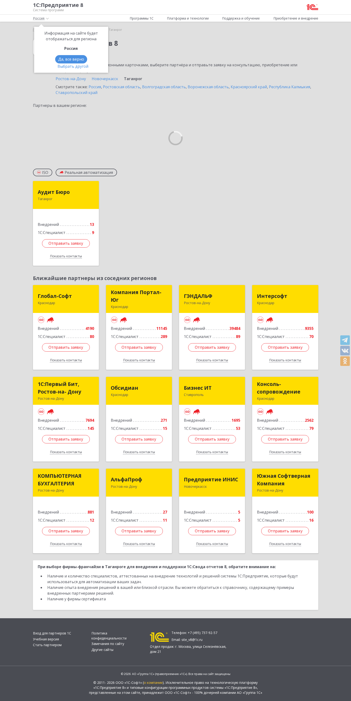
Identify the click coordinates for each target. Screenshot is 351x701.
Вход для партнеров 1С (52, 633)
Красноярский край (249, 86)
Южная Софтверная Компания (283, 480)
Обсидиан (124, 387)
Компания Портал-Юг (136, 296)
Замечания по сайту (107, 643)
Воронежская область (208, 86)
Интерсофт (272, 296)
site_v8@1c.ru (191, 639)
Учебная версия (46, 639)
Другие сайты (102, 649)
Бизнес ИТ (198, 387)
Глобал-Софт (55, 296)
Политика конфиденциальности (109, 635)
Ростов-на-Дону (71, 78)
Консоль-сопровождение (278, 388)
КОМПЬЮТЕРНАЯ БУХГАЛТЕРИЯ (59, 480)
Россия (95, 86)
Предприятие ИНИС (211, 479)
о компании (153, 682)
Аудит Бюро (54, 192)
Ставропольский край (76, 92)
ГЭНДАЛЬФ (198, 296)
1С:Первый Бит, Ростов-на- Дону (59, 388)
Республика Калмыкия (289, 86)
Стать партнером (47, 645)
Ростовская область (121, 86)
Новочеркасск (105, 78)
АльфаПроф (126, 479)
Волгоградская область (164, 86)
